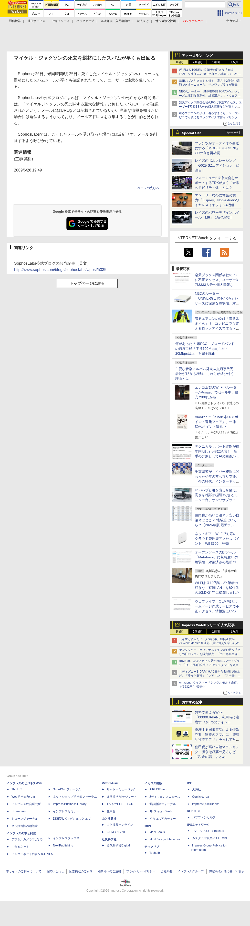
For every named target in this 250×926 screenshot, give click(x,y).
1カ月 (234, 62)
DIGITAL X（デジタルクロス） (73, 818)
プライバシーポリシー (141, 871)
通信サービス (36, 21)
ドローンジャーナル (24, 818)
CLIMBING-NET (117, 832)
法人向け (143, 21)
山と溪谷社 (109, 818)
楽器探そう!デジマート (122, 796)
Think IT (16, 789)
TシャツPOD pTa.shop (208, 831)
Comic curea (200, 796)
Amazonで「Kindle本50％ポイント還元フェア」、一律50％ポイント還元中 (216, 422)
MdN (148, 826)
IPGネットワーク (198, 824)
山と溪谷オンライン (120, 824)
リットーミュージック (121, 789)
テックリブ (152, 846)
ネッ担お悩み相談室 (24, 826)
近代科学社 (109, 839)
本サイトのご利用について (23, 871)
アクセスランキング (197, 56)
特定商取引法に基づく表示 (226, 871)
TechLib (154, 853)
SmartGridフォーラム (67, 789)
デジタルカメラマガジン (27, 839)
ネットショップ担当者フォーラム (75, 796)
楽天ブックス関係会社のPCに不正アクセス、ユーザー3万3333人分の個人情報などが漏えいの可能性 (210, 106)
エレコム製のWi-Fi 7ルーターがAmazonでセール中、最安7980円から (216, 392)
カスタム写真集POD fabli (210, 838)
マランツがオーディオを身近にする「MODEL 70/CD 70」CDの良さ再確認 (217, 148)
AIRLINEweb (158, 789)
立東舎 (111, 811)
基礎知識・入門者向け (115, 21)
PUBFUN (193, 811)
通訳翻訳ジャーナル (162, 804)
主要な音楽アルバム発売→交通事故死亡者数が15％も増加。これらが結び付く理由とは (206, 374)
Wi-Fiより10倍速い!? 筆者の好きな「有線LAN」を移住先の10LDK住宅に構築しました (217, 587)
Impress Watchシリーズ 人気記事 (208, 625)
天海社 (196, 789)
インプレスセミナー (66, 811)
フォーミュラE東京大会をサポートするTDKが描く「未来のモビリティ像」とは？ (217, 183)
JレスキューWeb (160, 811)
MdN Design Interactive (164, 839)
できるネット (20, 846)
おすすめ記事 (192, 702)
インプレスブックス (66, 838)
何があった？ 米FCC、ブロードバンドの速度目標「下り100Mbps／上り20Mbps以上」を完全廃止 (205, 348)
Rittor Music (110, 783)
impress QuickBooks (205, 804)
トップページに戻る (87, 283)
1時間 (179, 62)
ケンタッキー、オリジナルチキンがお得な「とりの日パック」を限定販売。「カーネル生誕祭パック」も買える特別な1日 (209, 654)
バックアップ (85, 21)
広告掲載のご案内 (81, 871)
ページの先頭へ (148, 188)
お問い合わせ (55, 871)
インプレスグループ (190, 871)
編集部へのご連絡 (109, 871)
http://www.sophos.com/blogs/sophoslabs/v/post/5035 (60, 270)
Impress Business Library (69, 804)
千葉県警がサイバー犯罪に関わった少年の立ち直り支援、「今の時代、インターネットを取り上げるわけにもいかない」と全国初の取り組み (217, 481)
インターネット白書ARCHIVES (32, 854)
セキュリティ (61, 21)
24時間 (197, 62)
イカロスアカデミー (162, 818)
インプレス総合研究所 (26, 804)
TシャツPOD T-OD (120, 804)
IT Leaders (18, 811)
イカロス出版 (153, 783)
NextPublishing (63, 845)
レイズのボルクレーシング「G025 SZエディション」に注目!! (217, 165)
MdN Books (157, 832)
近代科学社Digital (118, 845)
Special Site (191, 133)
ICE (189, 783)
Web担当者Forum (23, 796)
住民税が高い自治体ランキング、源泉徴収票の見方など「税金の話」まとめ (217, 752)
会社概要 (166, 871)
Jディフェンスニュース (164, 796)
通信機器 (15, 21)
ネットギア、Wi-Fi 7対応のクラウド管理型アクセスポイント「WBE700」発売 (217, 538)
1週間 (216, 62)
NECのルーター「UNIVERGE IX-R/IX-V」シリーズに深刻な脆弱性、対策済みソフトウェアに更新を (209, 95)
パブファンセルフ (204, 817)
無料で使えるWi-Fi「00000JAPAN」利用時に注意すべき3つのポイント (217, 717)
